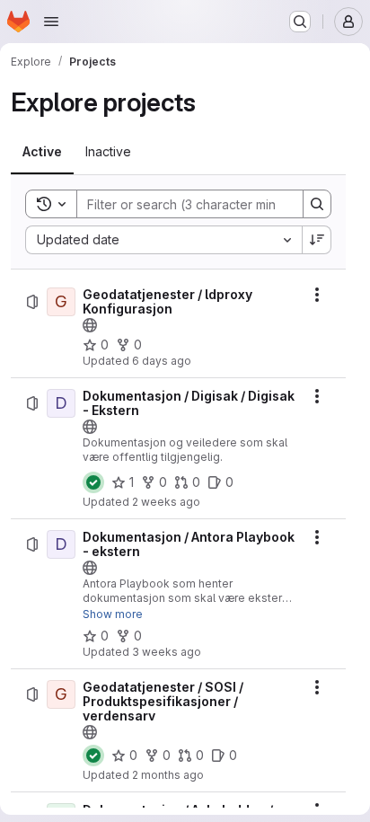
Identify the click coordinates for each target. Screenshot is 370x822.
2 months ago (168, 775)
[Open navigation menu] (51, 21)
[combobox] (163, 239)
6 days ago (161, 360)
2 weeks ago (166, 501)
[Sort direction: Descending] (317, 239)
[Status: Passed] (93, 482)
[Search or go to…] (300, 21)
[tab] (42, 151)
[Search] (317, 204)
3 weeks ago (166, 651)
